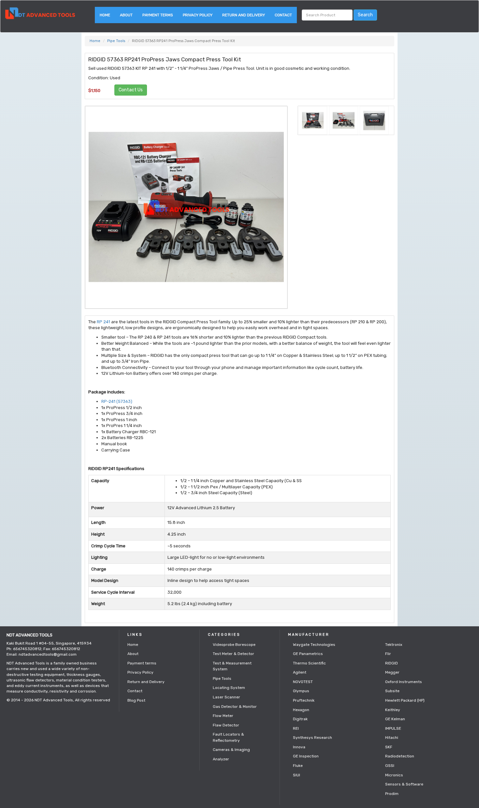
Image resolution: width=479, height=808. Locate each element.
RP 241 (103, 321)
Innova (299, 747)
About (126, 15)
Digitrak (300, 719)
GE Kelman (395, 719)
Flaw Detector (226, 725)
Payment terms (157, 15)
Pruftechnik (303, 700)
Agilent (299, 672)
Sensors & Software (404, 784)
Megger (392, 672)
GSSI (389, 765)
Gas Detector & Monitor (235, 706)
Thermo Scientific (309, 663)
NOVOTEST (303, 681)
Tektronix (393, 644)
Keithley (392, 710)
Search (365, 15)
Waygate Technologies (314, 644)
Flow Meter (223, 715)
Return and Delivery (243, 15)
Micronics (394, 775)
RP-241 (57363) (116, 401)
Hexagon (301, 710)
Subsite (392, 691)
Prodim (392, 793)
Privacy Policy (197, 15)
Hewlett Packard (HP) (405, 700)
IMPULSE (393, 728)
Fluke (298, 765)
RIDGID (391, 663)
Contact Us (131, 90)
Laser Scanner (226, 697)
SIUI (296, 775)
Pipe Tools (116, 41)
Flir (388, 653)
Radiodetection (399, 756)
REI (296, 728)
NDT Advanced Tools (54, 700)
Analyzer (221, 759)
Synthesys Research (312, 737)
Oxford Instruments (403, 681)
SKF (388, 747)
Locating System (229, 687)
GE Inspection (306, 756)
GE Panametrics (308, 653)
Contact (283, 15)
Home (105, 15)
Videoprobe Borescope (234, 644)
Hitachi (391, 737)
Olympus (301, 691)
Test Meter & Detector (233, 653)
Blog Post (136, 700)
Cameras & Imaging (231, 749)
